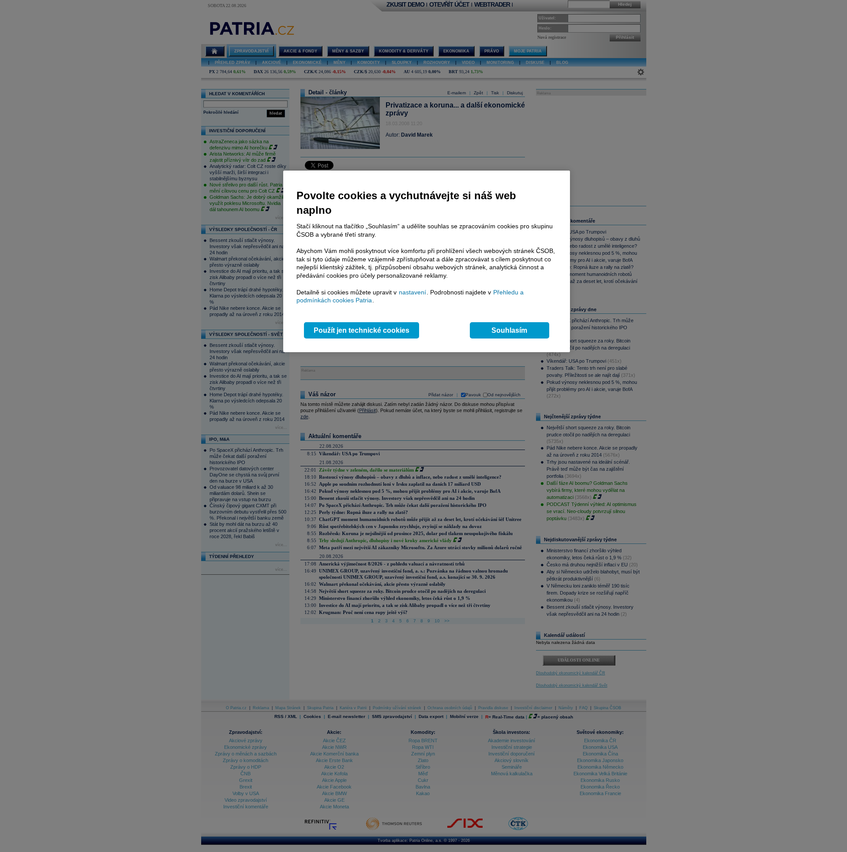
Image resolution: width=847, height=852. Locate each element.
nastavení (412, 292)
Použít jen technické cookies (361, 330)
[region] (426, 262)
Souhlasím (509, 330)
